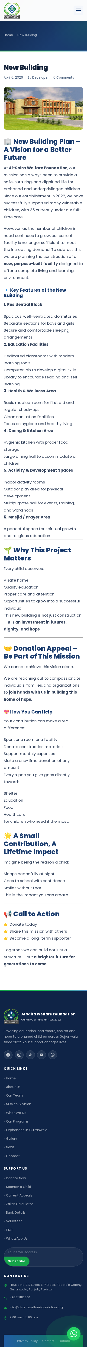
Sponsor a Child (18, 1186)
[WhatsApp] (52, 1054)
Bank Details (16, 1212)
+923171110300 (20, 1297)
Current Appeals (19, 1195)
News (10, 1147)
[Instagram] (19, 1054)
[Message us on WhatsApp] (74, 1334)
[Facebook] (8, 1054)
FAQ (9, 1230)
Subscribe (16, 1261)
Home (11, 1078)
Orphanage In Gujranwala (26, 1130)
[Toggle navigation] (78, 10)
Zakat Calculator (19, 1204)
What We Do (16, 1112)
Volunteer (14, 1221)
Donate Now (16, 1178)
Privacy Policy (27, 1341)
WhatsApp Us (16, 1238)
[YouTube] (41, 1054)
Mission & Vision (18, 1104)
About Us (13, 1087)
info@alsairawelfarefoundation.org (36, 1307)
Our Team (14, 1095)
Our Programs (17, 1121)
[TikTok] (30, 1054)
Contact (13, 1156)
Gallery (11, 1138)
